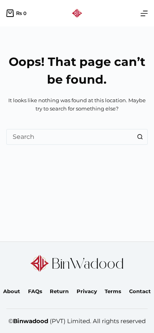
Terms (113, 291)
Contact (140, 291)
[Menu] (144, 13)
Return (59, 291)
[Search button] (139, 136)
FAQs (35, 291)
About (11, 291)
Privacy (87, 291)
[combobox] (70, 137)
